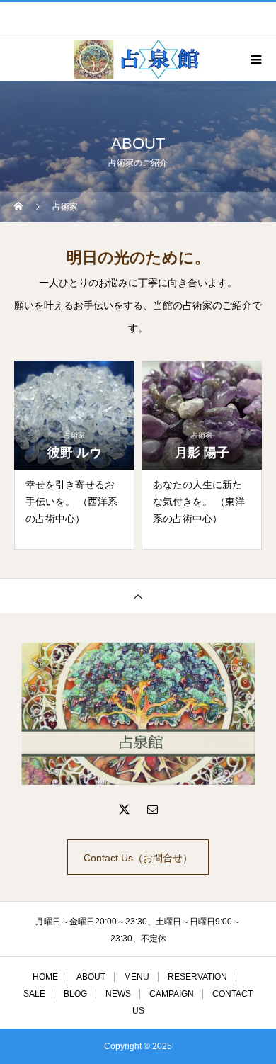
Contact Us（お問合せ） (138, 858)
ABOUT (90, 977)
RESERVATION (197, 977)
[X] (124, 809)
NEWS (118, 994)
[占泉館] (138, 713)
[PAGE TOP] (138, 595)
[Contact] (152, 809)
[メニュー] (255, 59)
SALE (34, 994)
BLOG (75, 994)
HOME (45, 977)
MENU (136, 977)
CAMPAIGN (171, 994)
